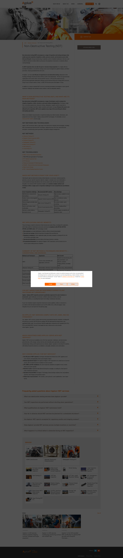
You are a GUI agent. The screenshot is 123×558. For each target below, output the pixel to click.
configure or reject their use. (68, 276)
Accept (50, 284)
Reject (61, 284)
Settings (73, 284)
